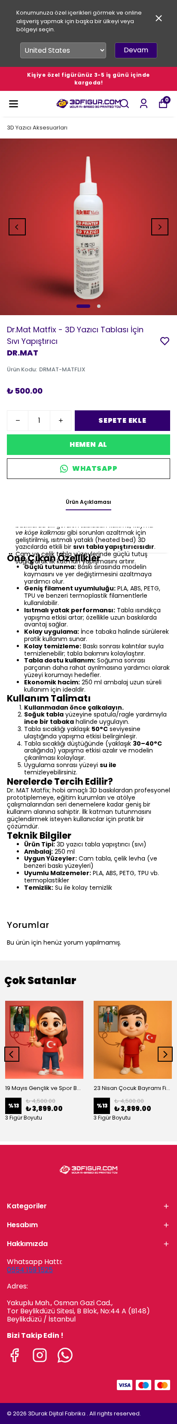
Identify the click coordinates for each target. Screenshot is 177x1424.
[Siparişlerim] (143, 103)
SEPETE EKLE (122, 420)
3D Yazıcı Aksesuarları (37, 127)
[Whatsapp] (65, 1355)
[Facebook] (14, 1355)
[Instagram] (39, 1355)
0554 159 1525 (30, 1270)
